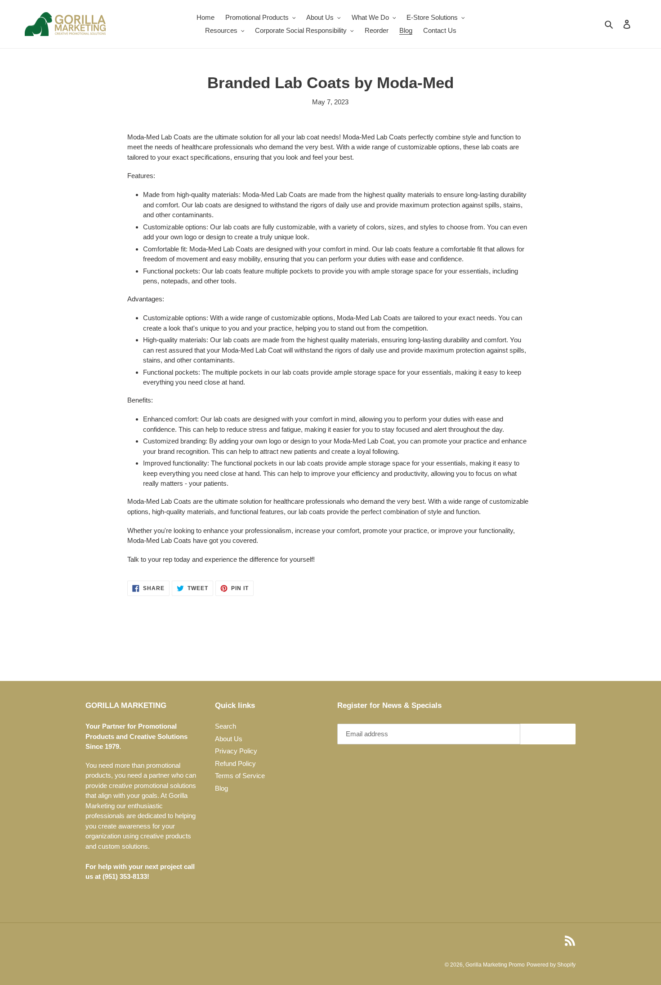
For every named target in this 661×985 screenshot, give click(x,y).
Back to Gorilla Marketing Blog (337, 646)
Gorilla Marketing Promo (495, 965)
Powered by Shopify (551, 965)
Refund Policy (235, 763)
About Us (228, 739)
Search (225, 726)
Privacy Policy (236, 751)
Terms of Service (240, 775)
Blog (221, 788)
